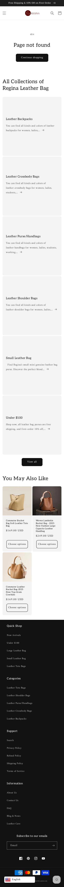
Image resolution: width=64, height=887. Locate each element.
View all (32, 462)
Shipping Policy (15, 763)
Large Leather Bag (16, 651)
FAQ (9, 808)
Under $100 (14, 418)
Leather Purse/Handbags (23, 236)
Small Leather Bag (18, 358)
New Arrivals (14, 635)
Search (10, 740)
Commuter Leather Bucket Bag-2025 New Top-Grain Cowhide (15, 591)
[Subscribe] (53, 845)
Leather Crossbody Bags (22, 176)
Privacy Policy (14, 748)
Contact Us (12, 800)
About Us (12, 793)
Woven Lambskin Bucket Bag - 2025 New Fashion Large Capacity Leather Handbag (45, 526)
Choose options (17, 544)
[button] (4, 13)
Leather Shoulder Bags (22, 298)
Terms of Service (16, 771)
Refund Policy (14, 756)
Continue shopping (32, 57)
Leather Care (13, 824)
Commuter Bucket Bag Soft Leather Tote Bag (17, 523)
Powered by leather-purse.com (37, 881)
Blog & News (13, 816)
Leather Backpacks (19, 119)
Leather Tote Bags (16, 666)
